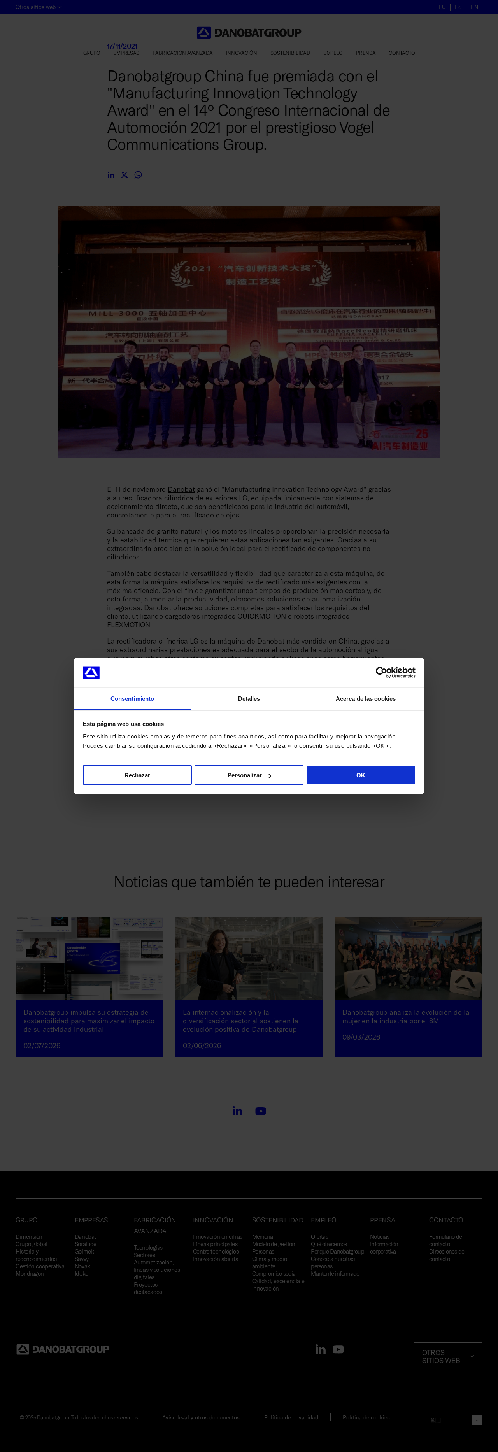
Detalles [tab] (249, 698)
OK (360, 775)
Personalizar (245, 775)
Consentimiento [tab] (132, 698)
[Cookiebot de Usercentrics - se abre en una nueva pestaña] (381, 673)
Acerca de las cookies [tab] (366, 698)
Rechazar (137, 775)
